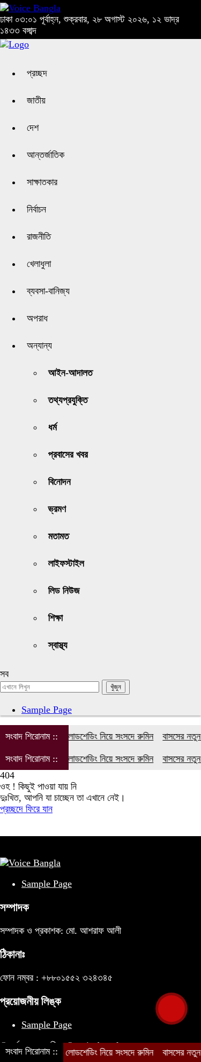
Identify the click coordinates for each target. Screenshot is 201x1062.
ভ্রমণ (57, 509)
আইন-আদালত (70, 372)
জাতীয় (36, 100)
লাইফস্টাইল (66, 563)
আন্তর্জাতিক (45, 155)
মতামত (58, 536)
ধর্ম (52, 427)
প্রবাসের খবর (68, 454)
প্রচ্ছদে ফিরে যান (26, 809)
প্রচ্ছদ (37, 73)
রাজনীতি (39, 236)
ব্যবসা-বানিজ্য (48, 291)
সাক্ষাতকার (42, 182)
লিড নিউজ (64, 590)
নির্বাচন (36, 209)
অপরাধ (37, 318)
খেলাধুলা (39, 263)
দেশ (33, 127)
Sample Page (46, 709)
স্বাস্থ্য (58, 645)
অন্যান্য (39, 345)
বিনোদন (59, 481)
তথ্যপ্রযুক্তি (68, 400)
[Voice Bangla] (30, 8)
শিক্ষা (55, 617)
